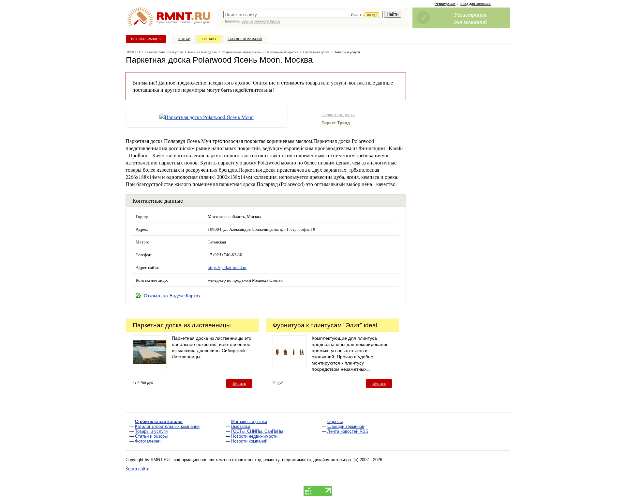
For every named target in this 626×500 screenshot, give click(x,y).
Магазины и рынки (249, 421)
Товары (209, 39)
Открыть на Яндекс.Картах (172, 295)
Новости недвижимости (254, 436)
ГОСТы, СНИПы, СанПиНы (257, 431)
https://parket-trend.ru (227, 267)
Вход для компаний (475, 4)
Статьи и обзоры (151, 436)
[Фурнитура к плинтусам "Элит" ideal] (289, 367)
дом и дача (202, 22)
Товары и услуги (151, 431)
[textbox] (303, 14)
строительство (166, 22)
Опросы (335, 421)
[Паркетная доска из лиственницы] (149, 367)
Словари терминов (345, 426)
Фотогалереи (147, 441)
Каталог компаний (245, 39)
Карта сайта (137, 468)
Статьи (184, 39)
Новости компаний (249, 441)
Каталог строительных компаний (167, 426)
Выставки (240, 426)
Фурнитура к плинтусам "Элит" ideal (325, 325)
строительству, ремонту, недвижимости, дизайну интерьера (291, 459)
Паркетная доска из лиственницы (182, 325)
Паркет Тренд (335, 122)
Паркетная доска (338, 114)
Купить (239, 383)
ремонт (185, 22)
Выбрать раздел (146, 39)
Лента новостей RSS (347, 431)
